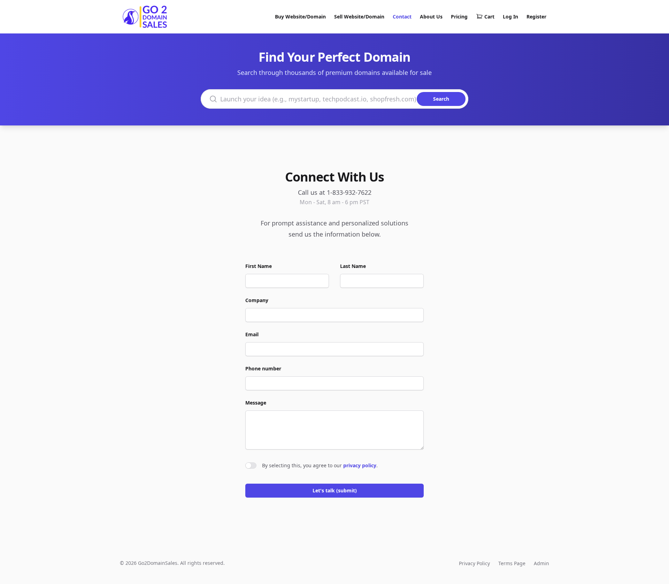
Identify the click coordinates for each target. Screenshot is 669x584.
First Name (258, 266)
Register (536, 16)
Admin (541, 563)
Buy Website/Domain (300, 16)
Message (255, 402)
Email (252, 334)
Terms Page (511, 563)
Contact (402, 16)
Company (256, 300)
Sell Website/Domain (359, 16)
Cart (489, 16)
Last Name (353, 266)
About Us (431, 16)
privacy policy (359, 465)
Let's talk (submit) (335, 490)
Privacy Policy (474, 563)
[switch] (250, 465)
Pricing (459, 16)
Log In (510, 16)
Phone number (263, 368)
